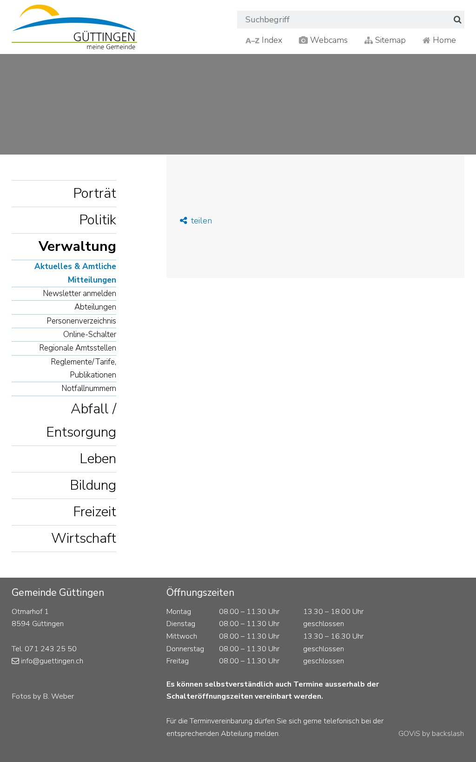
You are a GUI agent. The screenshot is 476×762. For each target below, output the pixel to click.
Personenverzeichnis (81, 321)
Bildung (93, 485)
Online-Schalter (89, 334)
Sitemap (389, 40)
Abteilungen (95, 307)
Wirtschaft (83, 538)
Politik (97, 219)
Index (270, 40)
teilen (200, 220)
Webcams (328, 40)
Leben (97, 458)
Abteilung (236, 733)
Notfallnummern (88, 388)
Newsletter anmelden (79, 293)
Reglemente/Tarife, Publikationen (83, 368)
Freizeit (94, 511)
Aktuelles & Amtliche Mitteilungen (75, 273)
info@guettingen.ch (52, 661)
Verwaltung (77, 246)
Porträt (94, 193)
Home (443, 40)
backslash (448, 733)
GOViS (409, 733)
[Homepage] (74, 27)
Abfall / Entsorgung (81, 420)
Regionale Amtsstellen (77, 348)
